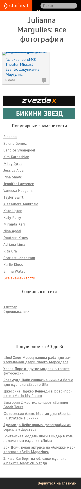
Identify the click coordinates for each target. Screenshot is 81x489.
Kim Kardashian (16, 157)
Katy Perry (12, 217)
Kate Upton (12, 210)
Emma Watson (15, 271)
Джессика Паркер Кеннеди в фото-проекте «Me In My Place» (37, 393)
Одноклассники (16, 311)
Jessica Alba (13, 170)
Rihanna (10, 136)
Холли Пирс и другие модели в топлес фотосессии (36, 371)
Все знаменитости (19, 278)
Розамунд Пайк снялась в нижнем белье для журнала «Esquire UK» (38, 382)
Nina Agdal (12, 231)
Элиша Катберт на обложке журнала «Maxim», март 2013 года (35, 460)
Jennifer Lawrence (18, 184)
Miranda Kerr (14, 224)
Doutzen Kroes (15, 237)
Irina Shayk (12, 177)
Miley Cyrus (12, 163)
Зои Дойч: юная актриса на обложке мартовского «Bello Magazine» (39, 449)
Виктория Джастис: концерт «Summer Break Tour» (35, 404)
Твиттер (10, 307)
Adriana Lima (14, 244)
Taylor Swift (13, 197)
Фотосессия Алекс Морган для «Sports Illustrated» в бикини (36, 416)
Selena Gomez (15, 143)
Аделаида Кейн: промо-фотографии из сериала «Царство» (37, 427)
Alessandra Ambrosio (20, 204)
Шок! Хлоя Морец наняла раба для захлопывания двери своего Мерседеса (37, 359)
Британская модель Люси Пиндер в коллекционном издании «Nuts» (38, 438)
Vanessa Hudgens (17, 190)
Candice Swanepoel (19, 150)
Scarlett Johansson (19, 258)
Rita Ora (10, 251)
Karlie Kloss (13, 264)
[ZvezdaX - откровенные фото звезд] (39, 103)
